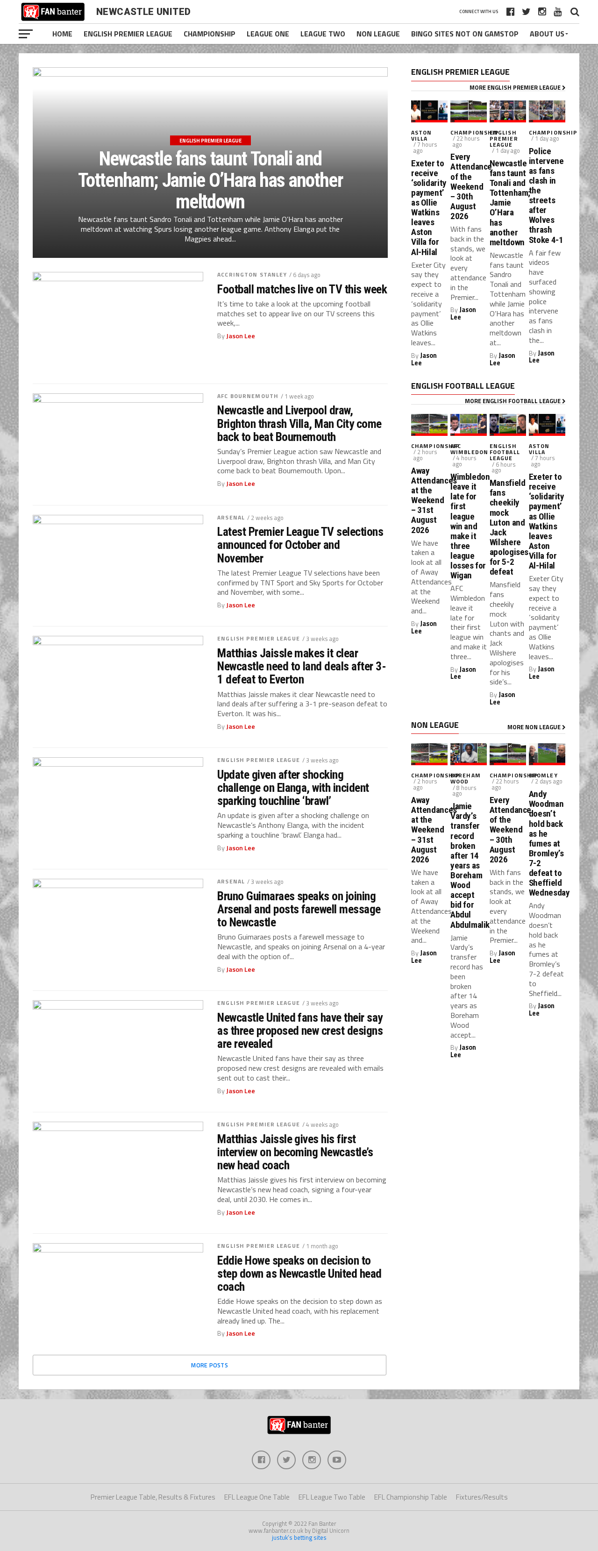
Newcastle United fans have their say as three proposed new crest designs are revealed (300, 1030)
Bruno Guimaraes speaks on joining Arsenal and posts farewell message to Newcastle (299, 909)
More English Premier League (516, 87)
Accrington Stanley (252, 274)
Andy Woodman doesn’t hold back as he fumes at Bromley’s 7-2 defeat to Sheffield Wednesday (547, 843)
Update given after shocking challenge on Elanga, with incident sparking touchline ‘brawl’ (293, 787)
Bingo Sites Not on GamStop (465, 33)
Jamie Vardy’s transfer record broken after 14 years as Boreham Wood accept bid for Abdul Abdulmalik (468, 865)
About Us (547, 33)
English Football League (505, 451)
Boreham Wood (465, 778)
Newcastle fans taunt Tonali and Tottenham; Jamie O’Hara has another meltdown (508, 202)
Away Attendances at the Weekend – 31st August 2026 (429, 500)
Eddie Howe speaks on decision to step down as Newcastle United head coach (299, 1273)
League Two (322, 33)
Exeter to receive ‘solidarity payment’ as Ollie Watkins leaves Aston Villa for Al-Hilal (429, 207)
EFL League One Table (257, 1497)
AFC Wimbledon (469, 448)
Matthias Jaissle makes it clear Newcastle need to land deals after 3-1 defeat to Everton (301, 666)
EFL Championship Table (410, 1497)
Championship (209, 33)
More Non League (534, 727)
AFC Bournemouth (247, 395)
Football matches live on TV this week (302, 289)
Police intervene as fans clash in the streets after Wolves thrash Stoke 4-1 (546, 195)
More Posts (209, 1365)
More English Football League (513, 401)
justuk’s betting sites (299, 1537)
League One (268, 33)
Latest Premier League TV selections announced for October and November (300, 544)
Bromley (543, 775)
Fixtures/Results (482, 1497)
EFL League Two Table (332, 1497)
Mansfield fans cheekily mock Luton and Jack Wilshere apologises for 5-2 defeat (508, 527)
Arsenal (231, 517)
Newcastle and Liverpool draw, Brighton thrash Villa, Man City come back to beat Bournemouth (299, 423)
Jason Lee (240, 336)
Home (62, 33)
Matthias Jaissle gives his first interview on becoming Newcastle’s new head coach (295, 1152)
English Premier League (128, 33)
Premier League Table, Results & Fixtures (153, 1497)
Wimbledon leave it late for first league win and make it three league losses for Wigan (468, 526)
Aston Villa (421, 135)
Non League (378, 33)
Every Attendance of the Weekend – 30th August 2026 (468, 186)
